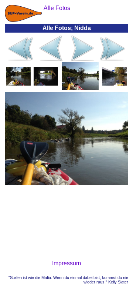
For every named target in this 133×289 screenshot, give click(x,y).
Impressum (66, 263)
